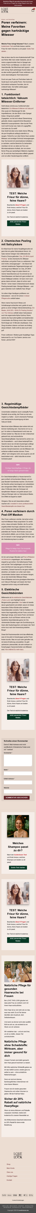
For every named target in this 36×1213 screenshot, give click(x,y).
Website (6, 788)
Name (6, 770)
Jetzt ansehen (18, 5)
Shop (8, 1164)
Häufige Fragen (12, 1176)
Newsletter (29, 1206)
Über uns (10, 1172)
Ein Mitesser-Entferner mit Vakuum (21, 108)
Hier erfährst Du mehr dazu (14, 650)
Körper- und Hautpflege (8, 19)
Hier (20, 602)
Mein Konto (10, 1168)
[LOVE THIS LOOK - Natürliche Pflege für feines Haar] (6, 10)
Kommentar (8, 753)
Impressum (7, 1207)
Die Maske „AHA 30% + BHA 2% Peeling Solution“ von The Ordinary (17, 310)
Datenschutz (16, 1207)
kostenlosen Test (7, 46)
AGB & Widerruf (27, 1207)
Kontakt (9, 1180)
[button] (27, 10)
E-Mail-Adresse (9, 779)
